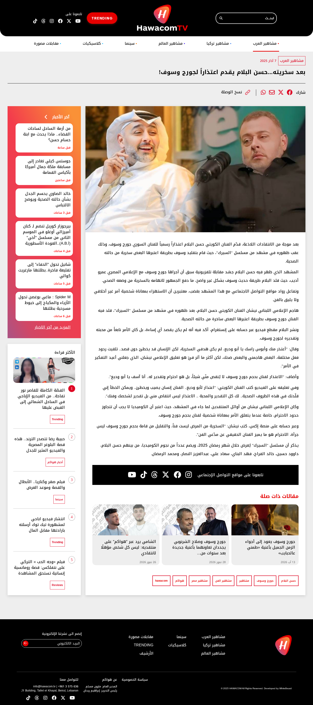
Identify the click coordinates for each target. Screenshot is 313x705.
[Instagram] (188, 475)
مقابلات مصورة (47, 43)
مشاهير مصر (200, 580)
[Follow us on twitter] (69, 21)
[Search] (221, 18)
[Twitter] (281, 92)
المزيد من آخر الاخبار (53, 327)
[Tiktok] (143, 475)
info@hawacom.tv (44, 686)
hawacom (161, 580)
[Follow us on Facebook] (60, 21)
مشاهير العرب (266, 43)
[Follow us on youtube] (78, 21)
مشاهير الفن (223, 580)
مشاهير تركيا (218, 43)
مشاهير (244, 580)
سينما (131, 43)
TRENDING (102, 18)
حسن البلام (288, 580)
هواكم (179, 580)
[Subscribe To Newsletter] (25, 643)
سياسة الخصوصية (135, 680)
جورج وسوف (265, 580)
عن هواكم (109, 680)
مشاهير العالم (172, 43)
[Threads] (43, 21)
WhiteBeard (285, 688)
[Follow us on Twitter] (63, 698)
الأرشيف (146, 653)
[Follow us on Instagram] (51, 21)
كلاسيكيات (93, 43)
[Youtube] (132, 475)
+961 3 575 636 (68, 686)
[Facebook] (290, 92)
